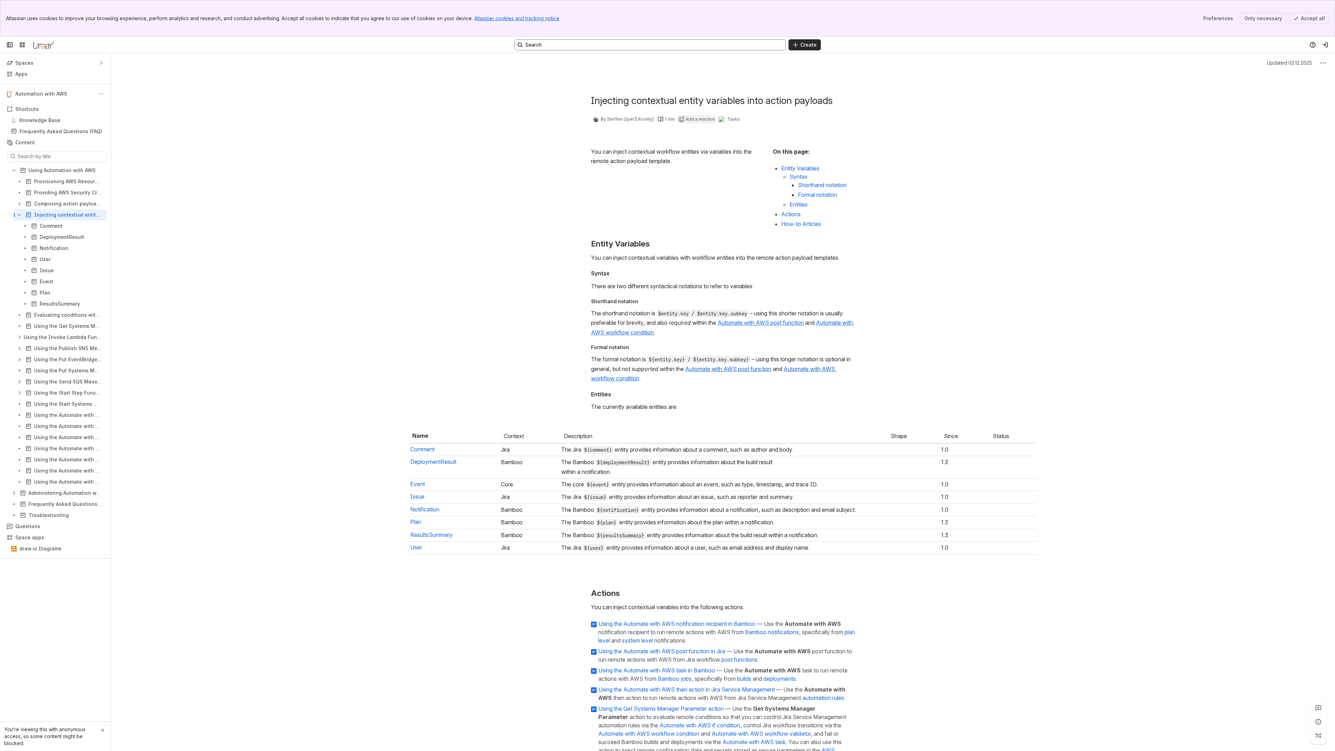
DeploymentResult (433, 477)
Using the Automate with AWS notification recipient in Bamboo (676, 738)
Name (420, 435)
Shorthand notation (822, 184)
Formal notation (817, 194)
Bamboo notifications (772, 746)
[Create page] (1318, 735)
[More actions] (101, 94)
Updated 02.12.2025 (1289, 63)
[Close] (102, 730)
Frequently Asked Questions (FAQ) (60, 131)
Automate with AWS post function (761, 322)
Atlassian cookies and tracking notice (516, 18)
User (416, 646)
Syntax (799, 176)
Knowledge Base (39, 120)
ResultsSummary (431, 618)
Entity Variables (800, 168)
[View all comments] (1318, 707)
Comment (422, 449)
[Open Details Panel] (1318, 721)
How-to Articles (801, 223)
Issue (417, 533)
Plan (415, 590)
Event (417, 505)
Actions (791, 214)
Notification (424, 561)
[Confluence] (44, 44)
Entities (799, 204)
